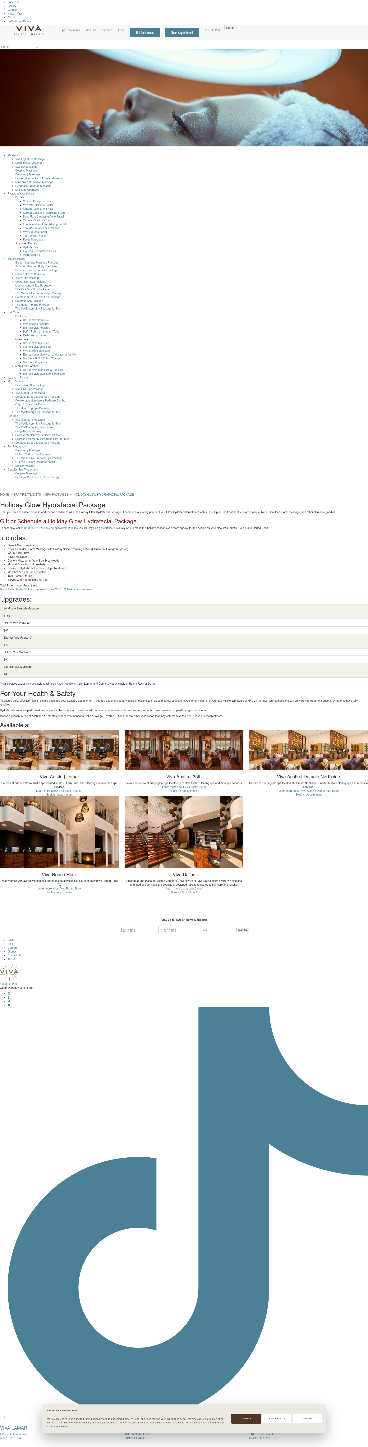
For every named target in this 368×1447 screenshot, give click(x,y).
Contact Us (14, 955)
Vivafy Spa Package (27, 278)
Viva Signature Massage (30, 159)
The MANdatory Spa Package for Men (38, 308)
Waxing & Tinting (18, 377)
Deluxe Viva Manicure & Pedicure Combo (40, 400)
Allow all (246, 1418)
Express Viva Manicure (37, 347)
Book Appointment (182, 32)
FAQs (11, 940)
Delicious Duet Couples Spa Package (37, 297)
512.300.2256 (213, 30)
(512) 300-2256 (30, 528)
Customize (275, 1418)
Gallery (12, 6)
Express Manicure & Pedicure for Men (38, 435)
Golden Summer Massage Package (36, 262)
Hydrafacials (30, 247)
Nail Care (13, 312)
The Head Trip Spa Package (32, 304)
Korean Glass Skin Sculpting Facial (44, 212)
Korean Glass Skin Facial (38, 209)
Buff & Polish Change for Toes (41, 331)
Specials (107, 30)
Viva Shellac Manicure (36, 350)
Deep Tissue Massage (29, 163)
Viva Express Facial (35, 232)
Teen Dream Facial (34, 235)
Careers (12, 947)
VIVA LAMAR (13, 1427)
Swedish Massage (26, 166)
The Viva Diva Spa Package (32, 289)
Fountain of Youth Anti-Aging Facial (44, 224)
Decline (307, 1418)
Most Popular (16, 381)
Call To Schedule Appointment (73, 589)
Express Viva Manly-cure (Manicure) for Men (50, 354)
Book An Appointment (184, 790)
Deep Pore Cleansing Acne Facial (43, 216)
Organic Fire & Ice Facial (38, 220)
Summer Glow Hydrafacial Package (36, 270)
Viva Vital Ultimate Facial (38, 205)
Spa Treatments (70, 30)
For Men (13, 416)
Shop (121, 30)
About (11, 17)
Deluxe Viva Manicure (36, 343)
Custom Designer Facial (37, 201)
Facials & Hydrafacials (21, 193)
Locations (13, 2)
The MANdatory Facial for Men (41, 228)
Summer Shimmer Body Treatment (36, 266)
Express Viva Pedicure (36, 327)
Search (230, 28)
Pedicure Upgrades (34, 335)
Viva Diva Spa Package (29, 389)
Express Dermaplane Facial (40, 251)
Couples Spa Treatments (23, 469)
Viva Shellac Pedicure (36, 324)
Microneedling (31, 255)
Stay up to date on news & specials (184, 919)
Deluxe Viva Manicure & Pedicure (43, 370)
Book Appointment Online (38, 589)
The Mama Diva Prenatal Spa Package (38, 293)
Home (4, 494)
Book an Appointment (59, 794)
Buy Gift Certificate (11, 589)
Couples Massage (26, 170)
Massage (13, 155)
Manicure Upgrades (35, 362)
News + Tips (15, 13)
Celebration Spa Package (30, 281)
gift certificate (107, 528)
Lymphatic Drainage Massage (33, 186)
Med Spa (91, 30)
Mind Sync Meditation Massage (34, 182)
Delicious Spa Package (29, 301)
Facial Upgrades (33, 239)
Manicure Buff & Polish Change (42, 358)
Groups (12, 9)
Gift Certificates (145, 32)
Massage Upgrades (27, 189)
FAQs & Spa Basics (19, 21)
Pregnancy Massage (27, 174)
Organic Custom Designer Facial (35, 462)
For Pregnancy (17, 446)
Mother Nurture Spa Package (33, 285)
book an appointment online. (61, 528)
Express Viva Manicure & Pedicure (44, 373)
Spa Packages (16, 258)
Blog (10, 944)
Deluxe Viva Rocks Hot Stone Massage (39, 178)
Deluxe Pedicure (25, 465)
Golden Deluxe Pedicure (30, 274)
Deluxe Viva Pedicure (36, 320)
